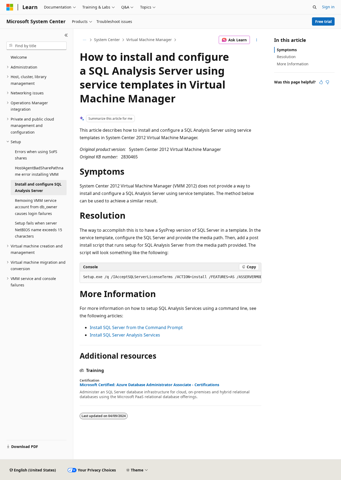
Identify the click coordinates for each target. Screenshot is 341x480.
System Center (107, 39)
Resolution (286, 56)
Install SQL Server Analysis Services (125, 335)
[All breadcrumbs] (84, 40)
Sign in (328, 6)
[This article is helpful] (321, 82)
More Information (292, 63)
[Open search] (314, 7)
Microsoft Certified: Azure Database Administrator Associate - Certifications (149, 384)
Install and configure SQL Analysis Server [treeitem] (38, 187)
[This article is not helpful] (327, 82)
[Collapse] (66, 35)
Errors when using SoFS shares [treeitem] (36, 155)
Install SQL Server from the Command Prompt (136, 327)
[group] (170, 277)
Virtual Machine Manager (149, 39)
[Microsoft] (9, 7)
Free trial (323, 21)
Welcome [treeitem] (19, 57)
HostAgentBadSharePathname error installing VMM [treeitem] (39, 171)
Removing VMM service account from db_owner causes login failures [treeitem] (36, 207)
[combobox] (36, 46)
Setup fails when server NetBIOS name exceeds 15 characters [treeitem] (38, 230)
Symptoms (287, 49)
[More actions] (256, 40)
